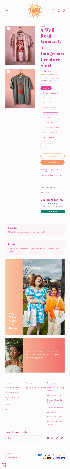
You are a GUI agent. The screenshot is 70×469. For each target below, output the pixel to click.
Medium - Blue (49, 117)
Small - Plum (48, 103)
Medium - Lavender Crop (52, 127)
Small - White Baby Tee (52, 132)
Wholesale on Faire (11, 392)
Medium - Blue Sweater (52, 113)
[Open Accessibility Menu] (4, 465)
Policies (8, 404)
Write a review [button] (52, 211)
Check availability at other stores (51, 175)
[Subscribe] (41, 438)
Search (7, 409)
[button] (6, 10)
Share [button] (45, 181)
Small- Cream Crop (49, 137)
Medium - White (49, 98)
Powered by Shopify (24, 465)
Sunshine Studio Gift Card (12, 398)
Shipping (43, 74)
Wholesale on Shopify (12, 388)
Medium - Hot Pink (50, 122)
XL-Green (46, 88)
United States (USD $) (14, 457)
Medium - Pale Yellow (51, 108)
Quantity (42, 142)
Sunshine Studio (14, 465)
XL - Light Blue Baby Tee (52, 93)
